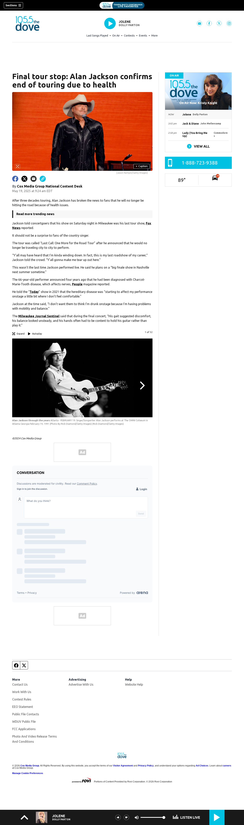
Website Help (134, 684)
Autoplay (37, 333)
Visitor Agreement (123, 765)
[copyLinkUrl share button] (43, 179)
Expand (21, 333)
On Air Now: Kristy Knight (198, 103)
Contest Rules (21, 699)
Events (143, 35)
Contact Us (20, 684)
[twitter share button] (24, 179)
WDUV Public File (24, 721)
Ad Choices (202, 765)
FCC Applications (24, 729)
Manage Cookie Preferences (27, 773)
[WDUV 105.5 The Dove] (122, 5)
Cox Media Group (29, 765)
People (77, 284)
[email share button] (33, 179)
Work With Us (21, 692)
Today (34, 291)
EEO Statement (22, 706)
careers (227, 765)
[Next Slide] (142, 385)
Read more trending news (35, 214)
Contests (129, 35)
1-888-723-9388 (200, 162)
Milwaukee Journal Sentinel (38, 316)
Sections (11, 5)
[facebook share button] (15, 179)
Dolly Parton (129, 25)
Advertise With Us (81, 684)
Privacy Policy (146, 765)
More (154, 35)
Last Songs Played (97, 35)
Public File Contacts (25, 714)
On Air (116, 35)
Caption (142, 166)
